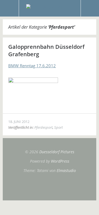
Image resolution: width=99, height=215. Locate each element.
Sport (58, 127)
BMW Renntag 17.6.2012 (32, 65)
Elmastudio (66, 170)
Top (49, 186)
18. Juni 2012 (18, 121)
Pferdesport (43, 127)
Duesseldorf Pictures (56, 151)
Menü (9, 8)
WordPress (60, 161)
